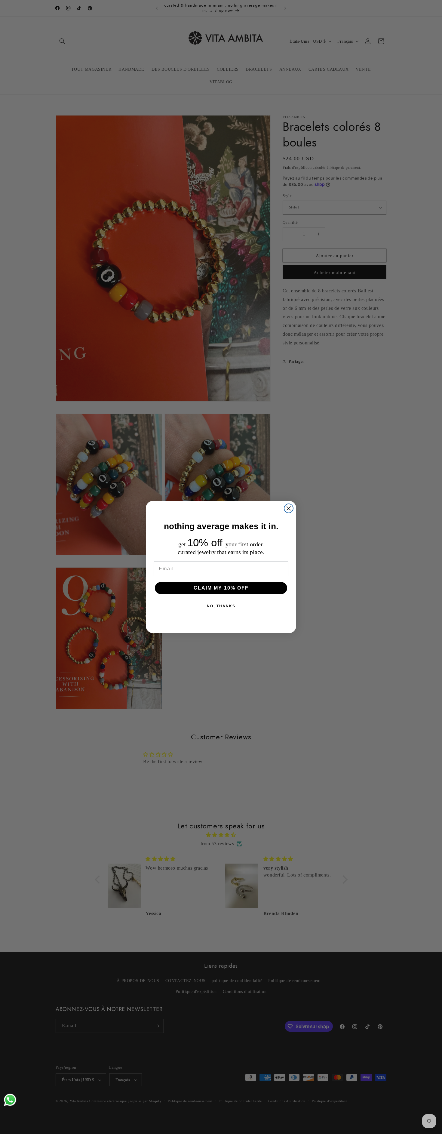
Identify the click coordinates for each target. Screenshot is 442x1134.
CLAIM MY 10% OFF (221, 587)
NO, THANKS (221, 606)
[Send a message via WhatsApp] (10, 1100)
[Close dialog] (288, 508)
